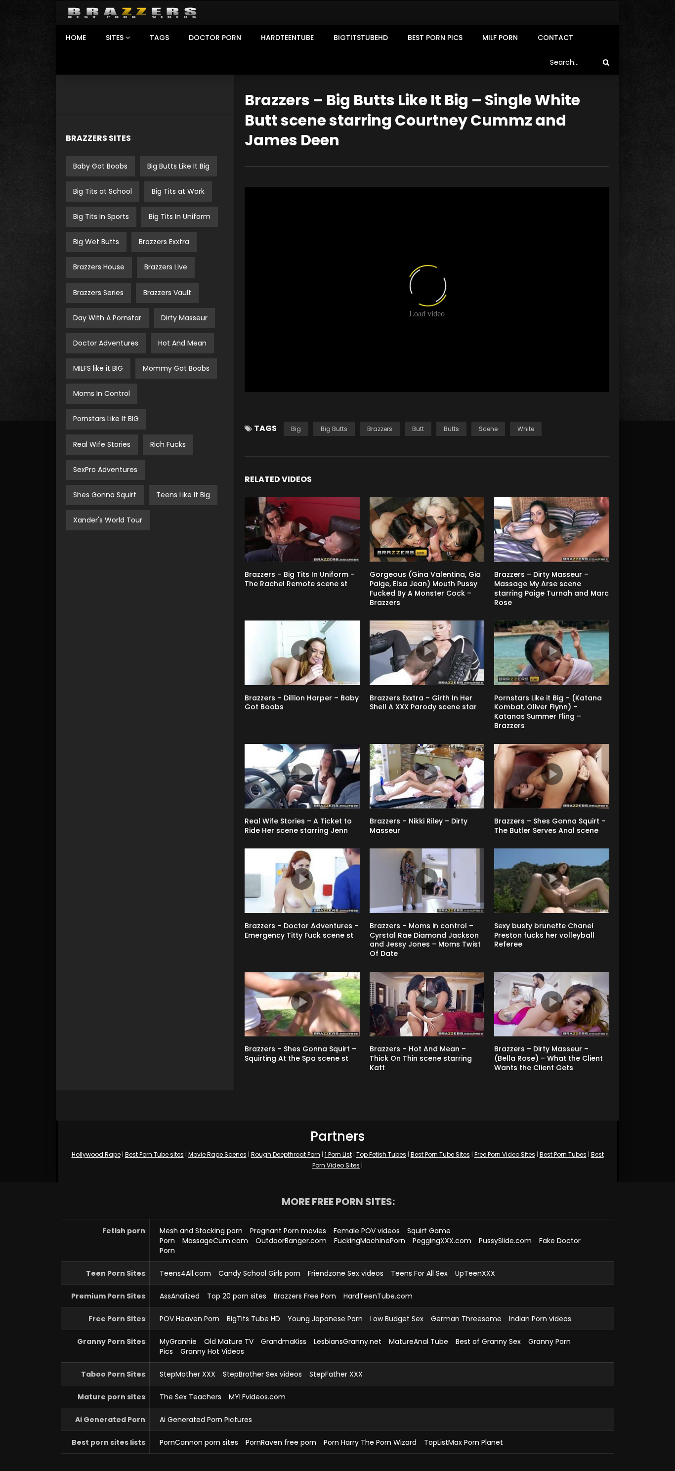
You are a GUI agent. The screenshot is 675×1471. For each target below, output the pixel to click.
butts (451, 429)
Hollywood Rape (96, 1154)
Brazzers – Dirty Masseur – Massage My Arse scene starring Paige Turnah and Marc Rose (551, 588)
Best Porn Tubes (563, 1154)
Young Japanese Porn (325, 1319)
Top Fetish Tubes (381, 1154)
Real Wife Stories (101, 444)
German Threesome (466, 1319)
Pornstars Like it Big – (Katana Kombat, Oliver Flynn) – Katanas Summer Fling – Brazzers (548, 712)
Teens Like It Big (183, 495)
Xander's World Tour (107, 520)
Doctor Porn (215, 38)
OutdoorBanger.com (291, 1241)
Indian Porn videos (540, 1319)
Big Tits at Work (178, 191)
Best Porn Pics (435, 38)
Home (76, 38)
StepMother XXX (187, 1374)
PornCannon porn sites (199, 1442)
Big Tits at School (102, 191)
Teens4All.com (185, 1273)
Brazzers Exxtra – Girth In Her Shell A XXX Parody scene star (423, 702)
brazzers (379, 429)
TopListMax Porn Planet (463, 1442)
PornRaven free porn (281, 1442)
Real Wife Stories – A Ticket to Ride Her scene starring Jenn (298, 825)
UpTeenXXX (475, 1273)
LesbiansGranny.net (347, 1341)
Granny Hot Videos (212, 1351)
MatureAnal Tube (418, 1341)
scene (488, 429)
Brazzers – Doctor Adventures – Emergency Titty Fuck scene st (302, 930)
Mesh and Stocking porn (201, 1231)
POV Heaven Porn (189, 1319)
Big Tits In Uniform (180, 216)
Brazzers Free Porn (305, 1296)
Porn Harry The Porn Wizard (370, 1442)
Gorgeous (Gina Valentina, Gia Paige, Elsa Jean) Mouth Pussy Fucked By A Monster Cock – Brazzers (425, 588)
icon (302, 527)
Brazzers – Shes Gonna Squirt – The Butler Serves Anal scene (550, 825)
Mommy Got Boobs (176, 368)
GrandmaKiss (283, 1341)
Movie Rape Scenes (217, 1154)
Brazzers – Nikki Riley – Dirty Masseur (418, 825)
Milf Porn (500, 38)
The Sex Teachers (190, 1397)
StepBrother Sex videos (262, 1374)
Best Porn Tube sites (154, 1154)
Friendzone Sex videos (345, 1273)
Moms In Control (101, 393)
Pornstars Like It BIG (106, 419)
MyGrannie (178, 1341)
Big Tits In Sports (101, 216)
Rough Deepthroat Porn (285, 1154)
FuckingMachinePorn (369, 1241)
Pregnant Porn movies (288, 1231)
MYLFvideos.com (257, 1397)
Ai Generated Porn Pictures (206, 1420)
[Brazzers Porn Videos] (132, 13)
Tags (159, 38)
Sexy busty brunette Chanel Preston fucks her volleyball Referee (544, 935)
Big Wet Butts (96, 242)
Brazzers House (99, 267)
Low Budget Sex (396, 1319)
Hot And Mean (182, 343)
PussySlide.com (505, 1241)
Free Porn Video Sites (504, 1154)
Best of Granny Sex (488, 1341)
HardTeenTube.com (378, 1296)
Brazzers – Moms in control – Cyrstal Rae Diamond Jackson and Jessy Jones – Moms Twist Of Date (425, 940)
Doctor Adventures (105, 343)
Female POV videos (367, 1231)
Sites (115, 38)
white (525, 429)
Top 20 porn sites (236, 1296)
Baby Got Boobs (100, 166)
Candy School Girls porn (259, 1273)
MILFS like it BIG (98, 368)
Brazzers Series (98, 293)
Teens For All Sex (419, 1273)
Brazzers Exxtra (164, 242)
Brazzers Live (165, 267)
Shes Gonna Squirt (104, 495)
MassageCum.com (215, 1241)
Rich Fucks (168, 444)
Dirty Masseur (184, 318)
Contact (555, 38)
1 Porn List (338, 1154)
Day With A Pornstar (107, 318)
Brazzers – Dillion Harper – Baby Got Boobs (302, 702)
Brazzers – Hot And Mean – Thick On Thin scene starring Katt (421, 1058)
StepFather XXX (336, 1374)
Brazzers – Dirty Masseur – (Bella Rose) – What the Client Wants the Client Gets (548, 1058)
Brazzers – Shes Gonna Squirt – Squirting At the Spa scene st (300, 1053)
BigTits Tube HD (253, 1319)
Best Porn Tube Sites (440, 1154)
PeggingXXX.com (442, 1241)
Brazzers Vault (167, 293)
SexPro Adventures (105, 470)
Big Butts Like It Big (178, 166)
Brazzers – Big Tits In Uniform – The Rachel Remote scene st (300, 579)
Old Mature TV (228, 1341)
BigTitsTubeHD (361, 38)
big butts (334, 429)
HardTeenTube (287, 38)
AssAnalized (180, 1296)
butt (418, 429)
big (296, 429)
